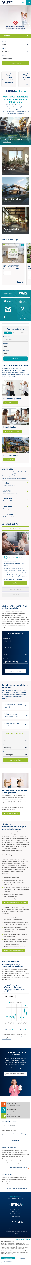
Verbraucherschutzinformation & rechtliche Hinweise (15, 1232)
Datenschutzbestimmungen (22, 1239)
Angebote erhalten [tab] (15, 589)
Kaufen (15, 333)
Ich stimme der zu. (16, 1134)
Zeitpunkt (4, 41)
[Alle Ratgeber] (15, 445)
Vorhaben (5, 652)
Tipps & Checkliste (10, 403)
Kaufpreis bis (6, 336)
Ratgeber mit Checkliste (12, 431)
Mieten (23, 333)
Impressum (15, 1227)
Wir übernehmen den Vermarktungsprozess (11, 715)
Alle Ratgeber (9, 459)
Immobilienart (6, 658)
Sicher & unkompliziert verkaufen (11, 725)
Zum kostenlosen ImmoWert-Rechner (15, 902)
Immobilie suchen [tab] (15, 528)
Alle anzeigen (23, 317)
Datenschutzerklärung (19, 1134)
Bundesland (5, 55)
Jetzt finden (15, 583)
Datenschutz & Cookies (15, 1229)
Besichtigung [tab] (15, 594)
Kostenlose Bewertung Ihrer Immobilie (13, 706)
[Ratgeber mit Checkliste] (15, 416)
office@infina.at (15, 1216)
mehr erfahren (9, 79)
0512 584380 (19, 1198)
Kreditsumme (6, 638)
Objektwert (6, 645)
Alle (7, 333)
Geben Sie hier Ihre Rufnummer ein (16, 1188)
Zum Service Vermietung (11, 813)
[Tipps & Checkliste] (15, 388)
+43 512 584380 (15, 1214)
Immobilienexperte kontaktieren (13, 950)
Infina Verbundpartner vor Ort (18, 1168)
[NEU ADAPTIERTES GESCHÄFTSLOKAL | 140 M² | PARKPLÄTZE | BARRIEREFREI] (13, 264)
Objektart (4, 48)
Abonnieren (15, 1140)
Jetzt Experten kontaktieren (15, 1074)
